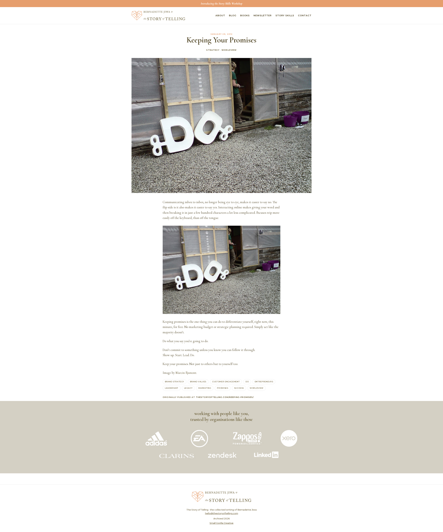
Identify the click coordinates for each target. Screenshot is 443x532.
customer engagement (226, 381)
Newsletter (263, 15)
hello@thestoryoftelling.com (221, 513)
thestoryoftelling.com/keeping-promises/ (225, 397)
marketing (204, 388)
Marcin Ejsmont (185, 373)
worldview (256, 388)
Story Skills (284, 15)
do (247, 381)
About (220, 15)
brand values (198, 381)
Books (245, 15)
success (239, 388)
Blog (232, 15)
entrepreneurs (264, 381)
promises (222, 388)
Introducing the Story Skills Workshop (221, 3)
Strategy (212, 50)
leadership (171, 388)
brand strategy (174, 381)
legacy (188, 388)
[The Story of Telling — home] (158, 15)
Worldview (229, 50)
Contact (304, 15)
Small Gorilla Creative (221, 523)
